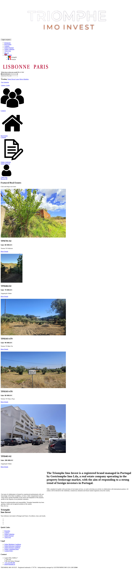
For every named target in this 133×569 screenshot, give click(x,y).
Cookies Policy (8, 551)
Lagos (17, 79)
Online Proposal (5, 164)
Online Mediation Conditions (12, 544)
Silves (21, 79)
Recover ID (4, 179)
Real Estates (4, 136)
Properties (7, 531)
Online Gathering (6, 162)
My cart (6, 53)
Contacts (3, 110)
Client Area (4, 177)
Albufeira (26, 79)
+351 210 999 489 (9, 562)
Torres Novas (11, 79)
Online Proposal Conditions (12, 547)
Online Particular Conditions (12, 546)
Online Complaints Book (11, 549)
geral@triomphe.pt (9, 564)
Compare (3, 137)
